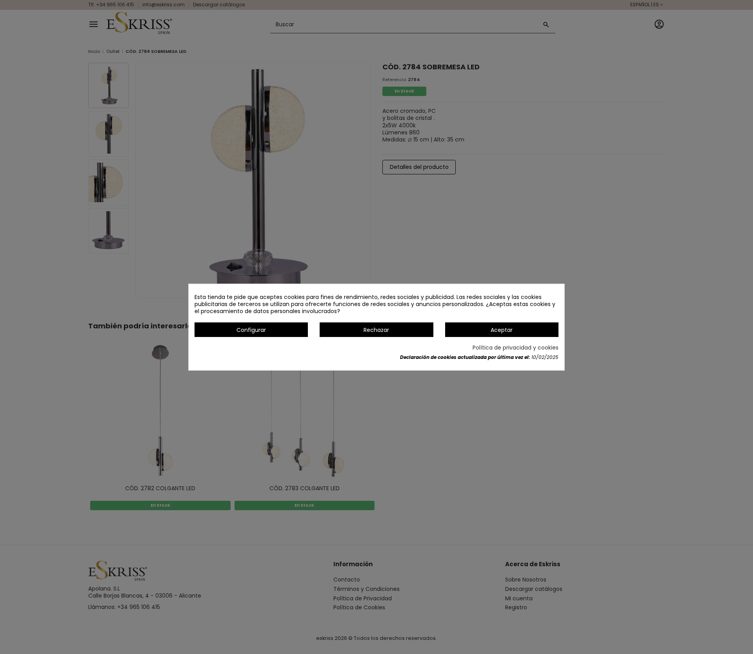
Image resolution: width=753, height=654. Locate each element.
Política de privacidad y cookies (515, 347)
